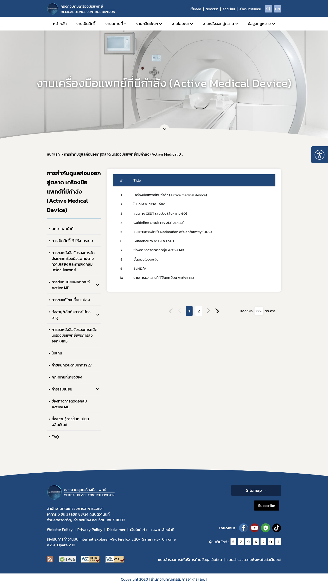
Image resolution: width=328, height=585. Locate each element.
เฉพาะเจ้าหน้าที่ (162, 529)
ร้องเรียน (229, 9)
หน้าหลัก (60, 23)
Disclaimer (116, 529)
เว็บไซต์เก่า (138, 529)
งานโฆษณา (180, 23)
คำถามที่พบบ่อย (250, 9)
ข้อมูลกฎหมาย (259, 23)
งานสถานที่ (114, 23)
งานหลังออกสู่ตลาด (218, 23)
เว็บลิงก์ (195, 9)
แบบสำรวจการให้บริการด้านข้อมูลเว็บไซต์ (190, 559)
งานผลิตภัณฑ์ (147, 23)
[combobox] (259, 311)
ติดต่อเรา (212, 9)
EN (277, 9)
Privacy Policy (90, 529)
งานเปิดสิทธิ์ (85, 23)
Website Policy (60, 529)
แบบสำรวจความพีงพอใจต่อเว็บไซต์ (253, 559)
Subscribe (266, 505)
